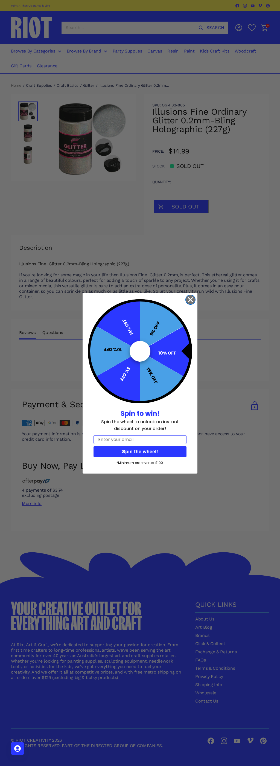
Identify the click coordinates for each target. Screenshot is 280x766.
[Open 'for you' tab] (17, 748)
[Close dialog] (190, 299)
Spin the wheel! (140, 451)
